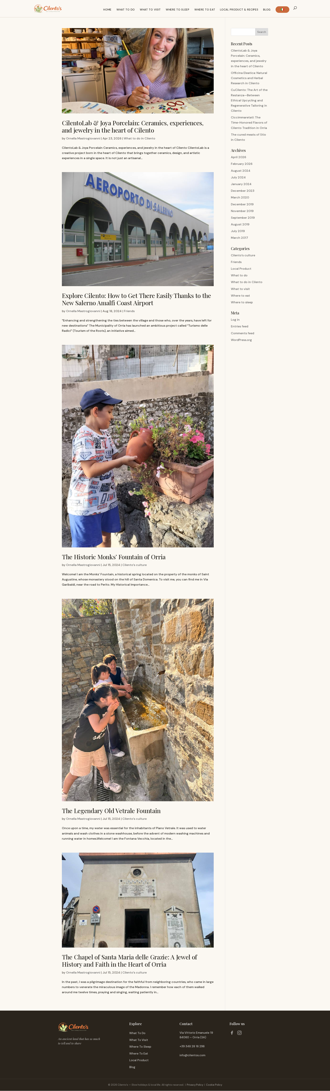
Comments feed (242, 333)
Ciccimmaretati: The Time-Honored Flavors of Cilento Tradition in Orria (249, 122)
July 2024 (238, 177)
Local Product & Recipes (239, 9)
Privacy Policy (195, 1084)
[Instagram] (239, 1033)
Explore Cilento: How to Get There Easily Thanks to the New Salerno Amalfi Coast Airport (136, 299)
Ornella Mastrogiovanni (83, 138)
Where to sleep (242, 302)
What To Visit (138, 1040)
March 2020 (240, 197)
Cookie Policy (214, 1084)
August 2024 (240, 171)
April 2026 (238, 157)
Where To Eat (138, 1053)
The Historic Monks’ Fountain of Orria (114, 557)
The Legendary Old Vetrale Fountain (111, 810)
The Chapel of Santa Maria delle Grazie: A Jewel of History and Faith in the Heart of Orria (129, 960)
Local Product (241, 269)
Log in (235, 320)
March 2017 (239, 238)
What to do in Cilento (139, 138)
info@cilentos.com (192, 1055)
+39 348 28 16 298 (192, 1046)
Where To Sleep (140, 1047)
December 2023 (242, 191)
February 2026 (241, 164)
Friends (129, 311)
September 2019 (243, 218)
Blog (267, 9)
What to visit (150, 9)
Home (107, 9)
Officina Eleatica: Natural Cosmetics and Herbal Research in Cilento (249, 78)
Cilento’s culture (134, 565)
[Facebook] (232, 1033)
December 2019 (242, 204)
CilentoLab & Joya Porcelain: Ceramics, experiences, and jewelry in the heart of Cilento (133, 126)
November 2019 (242, 211)
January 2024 (241, 184)
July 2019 (238, 231)
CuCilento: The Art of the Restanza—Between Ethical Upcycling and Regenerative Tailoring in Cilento (249, 100)
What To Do (137, 1033)
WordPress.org (241, 340)
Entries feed (239, 326)
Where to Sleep (177, 9)
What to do (125, 9)
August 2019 (240, 224)
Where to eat (204, 9)
